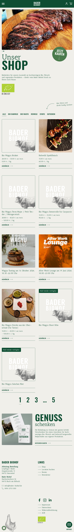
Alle (4, 114)
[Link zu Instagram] (46, 500)
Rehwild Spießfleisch (48, 155)
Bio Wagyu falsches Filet (13, 384)
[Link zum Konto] (66, 3)
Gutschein (51, 114)
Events (42, 114)
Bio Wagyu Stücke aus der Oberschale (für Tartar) (16, 326)
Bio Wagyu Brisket (10, 155)
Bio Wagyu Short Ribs (48, 325)
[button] (2, 51)
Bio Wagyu (24, 114)
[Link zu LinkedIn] (51, 500)
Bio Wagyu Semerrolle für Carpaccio (55, 212)
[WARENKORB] (70, 3)
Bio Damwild (13, 114)
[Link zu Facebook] (40, 500)
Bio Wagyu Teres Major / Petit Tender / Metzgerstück (18, 213)
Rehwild (34, 114)
